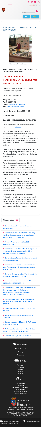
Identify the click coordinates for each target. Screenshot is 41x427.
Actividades (20, 367)
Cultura (20, 371)
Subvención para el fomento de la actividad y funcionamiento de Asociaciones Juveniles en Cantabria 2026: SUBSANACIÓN (19, 235)
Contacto (21, 353)
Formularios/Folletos (20, 391)
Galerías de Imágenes (20, 393)
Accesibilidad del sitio (33, 421)
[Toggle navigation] (10, 6)
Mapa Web (20, 355)
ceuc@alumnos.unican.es (16, 104)
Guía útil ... (18, 127)
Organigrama (20, 351)
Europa (20, 373)
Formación (20, 365)
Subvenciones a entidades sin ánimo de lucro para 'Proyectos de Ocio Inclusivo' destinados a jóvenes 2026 (19, 267)
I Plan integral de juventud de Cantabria (18, 336)
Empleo (20, 369)
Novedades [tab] (9, 220)
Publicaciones (20, 389)
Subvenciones (20, 383)
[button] (26, 2)
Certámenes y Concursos (20, 387)
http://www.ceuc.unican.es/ (16, 106)
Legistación (20, 385)
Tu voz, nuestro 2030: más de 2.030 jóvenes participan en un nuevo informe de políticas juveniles (18, 301)
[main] (20, 118)
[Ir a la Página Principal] (3, 10)
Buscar (24, 12)
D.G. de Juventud (20, 349)
